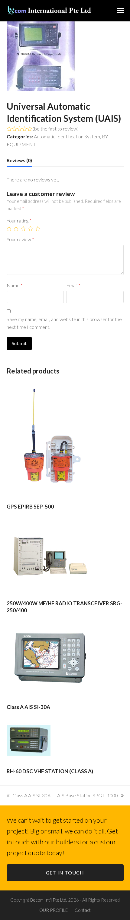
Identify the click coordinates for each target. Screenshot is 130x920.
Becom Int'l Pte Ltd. (48, 900)
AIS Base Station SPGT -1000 (87, 795)
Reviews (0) (19, 160)
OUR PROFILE (53, 910)
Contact (83, 910)
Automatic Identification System (67, 136)
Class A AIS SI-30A (31, 795)
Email (73, 285)
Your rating (19, 220)
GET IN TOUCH (65, 872)
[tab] (19, 160)
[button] (120, 10)
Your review (20, 239)
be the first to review (55, 128)
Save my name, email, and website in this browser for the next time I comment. (64, 323)
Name (15, 285)
